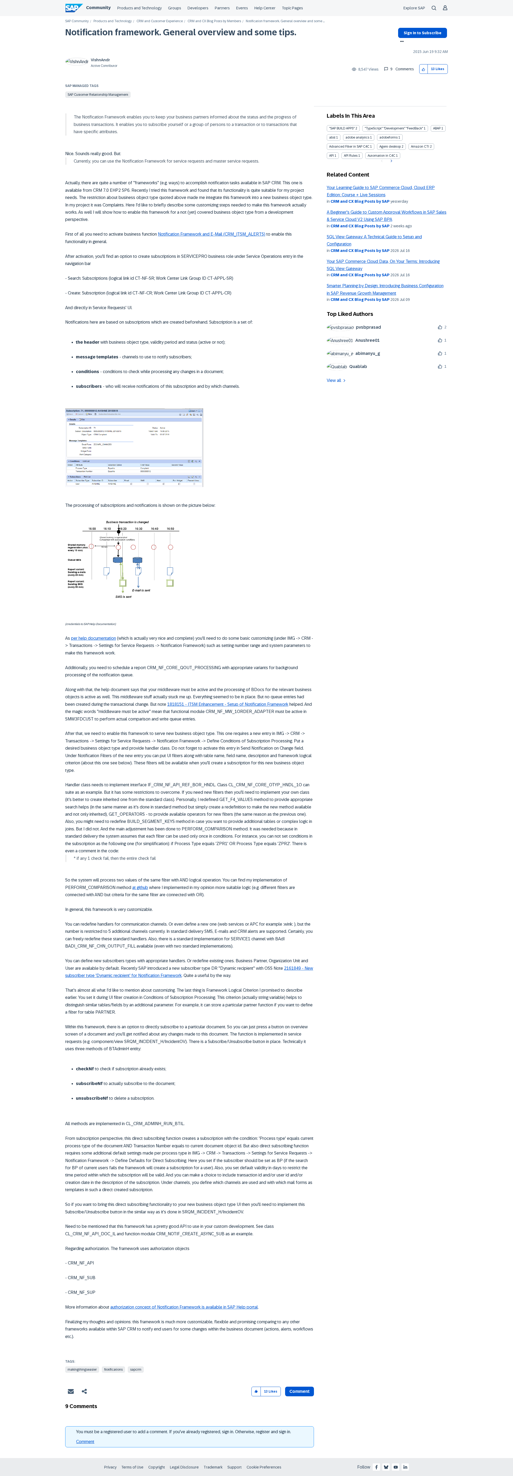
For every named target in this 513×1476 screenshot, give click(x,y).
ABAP (437, 128)
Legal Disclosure (184, 1467)
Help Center (264, 8)
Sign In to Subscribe (422, 33)
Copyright (156, 1467)
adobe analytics (357, 137)
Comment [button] (299, 1391)
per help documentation (93, 638)
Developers (198, 8)
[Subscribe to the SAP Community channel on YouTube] (396, 1467)
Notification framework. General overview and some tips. (180, 32)
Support (234, 1467)
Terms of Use (132, 1467)
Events (242, 8)
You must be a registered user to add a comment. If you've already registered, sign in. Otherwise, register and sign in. (183, 1431)
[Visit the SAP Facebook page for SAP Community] (376, 1467)
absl (332, 137)
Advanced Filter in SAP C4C (349, 146)
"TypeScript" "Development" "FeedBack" (394, 128)
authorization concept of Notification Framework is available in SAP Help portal (184, 1307)
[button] (423, 69)
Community (98, 7)
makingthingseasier (82, 1369)
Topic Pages (292, 8)
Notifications (113, 1369)
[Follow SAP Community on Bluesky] (386, 1467)
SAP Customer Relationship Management (98, 95)
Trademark (213, 1467)
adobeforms (388, 137)
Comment (85, 1441)
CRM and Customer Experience (160, 21)
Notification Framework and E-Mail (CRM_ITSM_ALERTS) (211, 234)
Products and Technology (139, 8)
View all (334, 380)
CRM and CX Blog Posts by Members (214, 21)
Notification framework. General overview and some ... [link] (285, 21)
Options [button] (401, 42)
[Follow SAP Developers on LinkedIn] (405, 1467)
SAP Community (77, 21)
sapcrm (135, 1369)
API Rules (350, 156)
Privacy (110, 1467)
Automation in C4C (381, 156)
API (331, 156)
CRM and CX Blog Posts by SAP (360, 201)
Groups (174, 8)
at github (140, 887)
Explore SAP (414, 8)
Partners (222, 8)
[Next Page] (390, 161)
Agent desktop (390, 146)
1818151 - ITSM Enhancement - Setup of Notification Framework (227, 704)
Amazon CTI (420, 146)
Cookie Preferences (264, 1467)
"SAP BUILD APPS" (342, 128)
